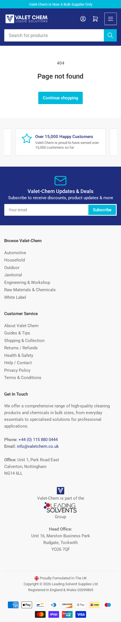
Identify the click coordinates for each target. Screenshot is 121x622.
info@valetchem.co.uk (38, 446)
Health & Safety (18, 355)
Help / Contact (18, 362)
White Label (15, 297)
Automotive (15, 252)
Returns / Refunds (21, 347)
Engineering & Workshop (27, 282)
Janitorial (13, 274)
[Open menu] (110, 19)
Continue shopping (60, 97)
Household (14, 260)
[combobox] (60, 35)
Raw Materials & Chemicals (30, 289)
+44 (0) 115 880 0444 (38, 439)
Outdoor (11, 267)
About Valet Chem (21, 325)
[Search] (110, 35)
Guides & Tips (17, 333)
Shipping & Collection (24, 340)
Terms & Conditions (22, 377)
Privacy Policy (17, 370)
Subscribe (102, 209)
